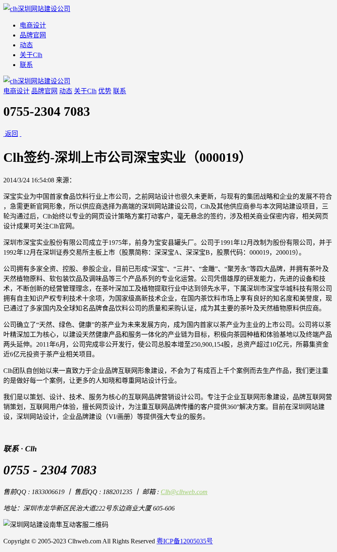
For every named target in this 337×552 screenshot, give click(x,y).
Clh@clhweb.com (184, 491)
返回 (11, 133)
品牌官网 (33, 35)
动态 (26, 44)
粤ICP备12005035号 (185, 541)
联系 (26, 64)
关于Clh (31, 54)
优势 (104, 90)
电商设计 (33, 25)
